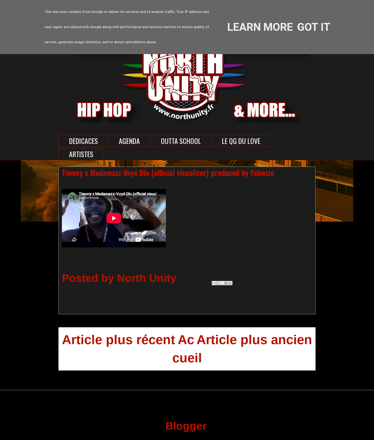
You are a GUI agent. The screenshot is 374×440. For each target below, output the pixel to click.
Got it (313, 27)
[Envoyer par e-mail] (214, 283)
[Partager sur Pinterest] (230, 283)
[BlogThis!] (218, 283)
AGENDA (129, 141)
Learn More (260, 27)
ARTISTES (81, 154)
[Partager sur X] (222, 283)
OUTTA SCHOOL (181, 141)
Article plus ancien (254, 339)
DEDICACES (83, 141)
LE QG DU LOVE (241, 141)
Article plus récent (118, 339)
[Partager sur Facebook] (226, 283)
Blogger (185, 426)
